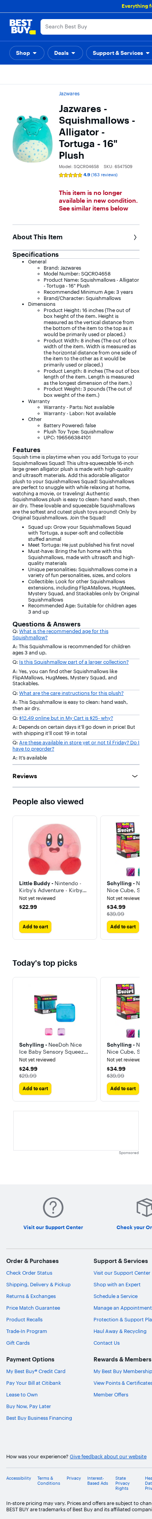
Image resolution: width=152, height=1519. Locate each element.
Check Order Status (29, 1273)
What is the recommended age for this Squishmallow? (60, 634)
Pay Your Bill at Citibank (33, 1383)
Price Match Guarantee (33, 1308)
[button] (26, 53)
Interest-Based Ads (97, 1481)
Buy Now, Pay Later (28, 1406)
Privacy (74, 1478)
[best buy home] (22, 27)
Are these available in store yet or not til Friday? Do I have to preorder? (76, 745)
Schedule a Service (116, 1296)
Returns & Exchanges (31, 1296)
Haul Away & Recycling (120, 1331)
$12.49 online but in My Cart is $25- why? (66, 718)
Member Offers (111, 1394)
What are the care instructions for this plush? (71, 693)
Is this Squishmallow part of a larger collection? (74, 662)
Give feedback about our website (108, 1456)
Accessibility (18, 1478)
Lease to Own (22, 1394)
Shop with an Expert (117, 1284)
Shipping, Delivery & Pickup (38, 1284)
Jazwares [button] (69, 93)
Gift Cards (18, 1343)
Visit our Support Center (122, 1273)
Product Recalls (24, 1319)
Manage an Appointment (123, 1308)
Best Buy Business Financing (39, 1418)
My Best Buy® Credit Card (35, 1371)
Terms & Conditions (48, 1481)
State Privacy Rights (122, 1483)
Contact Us (107, 1343)
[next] (133, 877)
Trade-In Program (26, 1331)
